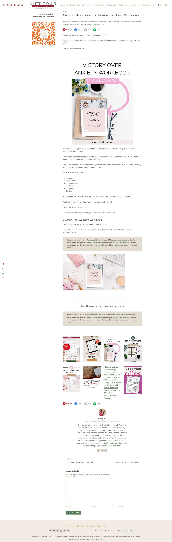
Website (120, 506)
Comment (70, 477)
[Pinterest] (18, 5)
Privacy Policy (70, 526)
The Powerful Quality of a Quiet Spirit (80, 460)
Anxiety (65, 11)
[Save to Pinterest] (3, 264)
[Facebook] (7, 5)
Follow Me (123, 5)
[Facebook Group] (11, 5)
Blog (78, 5)
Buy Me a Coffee (122, 242)
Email (94, 506)
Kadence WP (128, 531)
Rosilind (102, 418)
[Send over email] (3, 273)
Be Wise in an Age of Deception (126, 460)
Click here (93, 24)
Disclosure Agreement (86, 526)
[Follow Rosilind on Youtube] (98, 450)
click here (102, 230)
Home (62, 5)
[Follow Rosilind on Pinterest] (102, 450)
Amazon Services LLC (75, 537)
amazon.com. (99, 539)
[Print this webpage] (3, 278)
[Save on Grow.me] (3, 269)
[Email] (22, 5)
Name (69, 506)
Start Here (71, 5)
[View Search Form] (166, 5)
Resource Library (94, 242)
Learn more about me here (110, 445)
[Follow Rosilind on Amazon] (106, 450)
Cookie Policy (102, 526)
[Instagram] (15, 5)
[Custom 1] (4, 5)
